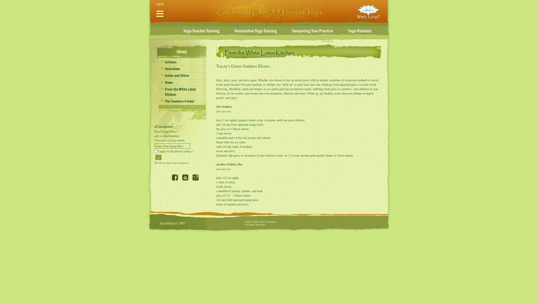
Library (182, 52)
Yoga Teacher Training (201, 31)
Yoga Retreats (360, 31)
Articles (170, 62)
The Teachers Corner (179, 101)
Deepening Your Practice (312, 31)
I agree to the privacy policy (176, 151)
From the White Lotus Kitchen (180, 92)
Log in (160, 4)
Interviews (172, 69)
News (169, 83)
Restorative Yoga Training (256, 31)
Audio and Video (177, 76)
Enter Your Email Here (169, 146)
